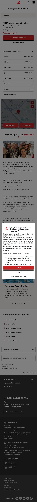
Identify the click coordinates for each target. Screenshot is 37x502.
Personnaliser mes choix (18, 276)
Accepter (18, 267)
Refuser (18, 272)
